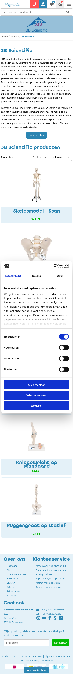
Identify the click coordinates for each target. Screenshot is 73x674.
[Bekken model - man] (36, 256)
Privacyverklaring (30, 660)
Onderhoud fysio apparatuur (51, 570)
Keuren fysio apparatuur (48, 582)
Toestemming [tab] (13, 275)
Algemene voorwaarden (57, 656)
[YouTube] (45, 619)
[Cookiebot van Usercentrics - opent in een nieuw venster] (53, 266)
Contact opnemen (16, 574)
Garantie (11, 595)
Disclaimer (47, 660)
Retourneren (13, 591)
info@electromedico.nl (53, 609)
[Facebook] (51, 619)
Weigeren (36, 405)
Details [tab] (36, 275)
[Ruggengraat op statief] (36, 507)
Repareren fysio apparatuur (50, 578)
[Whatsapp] (56, 619)
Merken (15, 36)
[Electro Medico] (12, 4)
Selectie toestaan (36, 395)
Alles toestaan (36, 384)
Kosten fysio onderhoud (48, 587)
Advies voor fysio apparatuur (51, 565)
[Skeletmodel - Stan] (36, 193)
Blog (9, 570)
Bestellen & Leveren (12, 580)
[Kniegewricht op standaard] (36, 445)
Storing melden (44, 574)
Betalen (11, 587)
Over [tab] (60, 275)
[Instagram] (39, 619)
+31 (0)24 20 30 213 (51, 613)
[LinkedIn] (62, 619)
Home (5, 36)
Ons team (12, 565)
